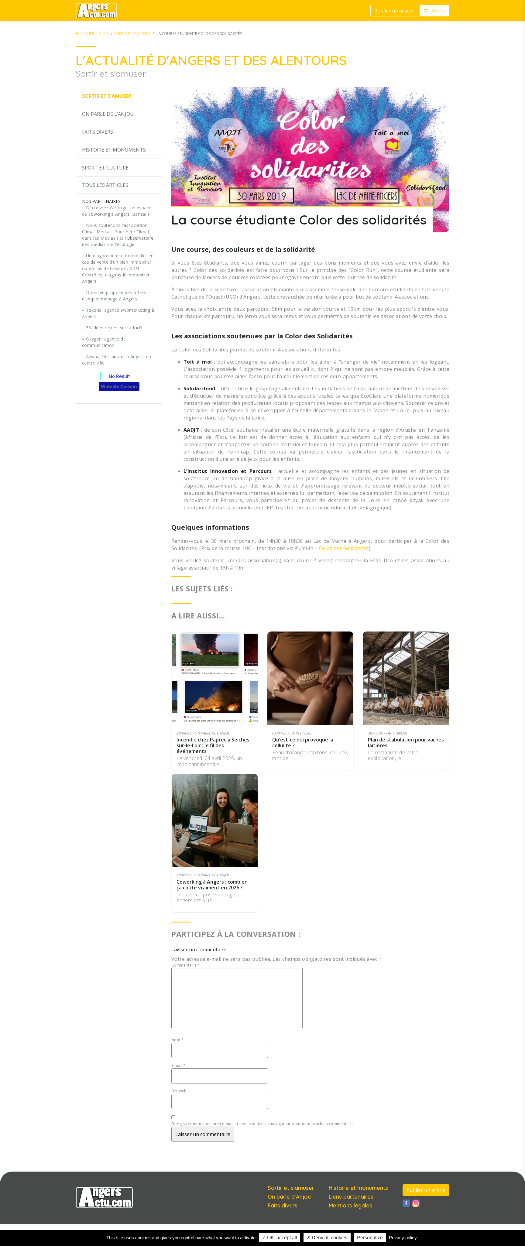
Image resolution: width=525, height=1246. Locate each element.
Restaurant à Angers (123, 356)
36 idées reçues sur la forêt (114, 327)
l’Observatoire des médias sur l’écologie (118, 241)
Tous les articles (105, 185)
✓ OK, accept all (279, 1237)
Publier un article (426, 1190)
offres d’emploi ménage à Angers (114, 295)
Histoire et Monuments (114, 149)
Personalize (370, 1237)
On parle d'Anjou (289, 1196)
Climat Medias (97, 231)
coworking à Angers (109, 214)
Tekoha (94, 310)
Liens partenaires (351, 1196)
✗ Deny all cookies (327, 1237)
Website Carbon (119, 386)
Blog (103, 33)
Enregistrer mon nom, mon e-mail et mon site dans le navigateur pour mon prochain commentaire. (263, 1123)
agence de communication (104, 342)
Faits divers (97, 131)
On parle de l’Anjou (108, 114)
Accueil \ (88, 33)
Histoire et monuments (358, 1187)
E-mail (178, 1065)
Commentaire (185, 965)
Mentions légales (350, 1205)
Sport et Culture (105, 167)
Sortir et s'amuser (132, 33)
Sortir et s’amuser (106, 96)
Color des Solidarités (344, 548)
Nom (177, 1039)
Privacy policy (403, 1237)
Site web (179, 1091)
